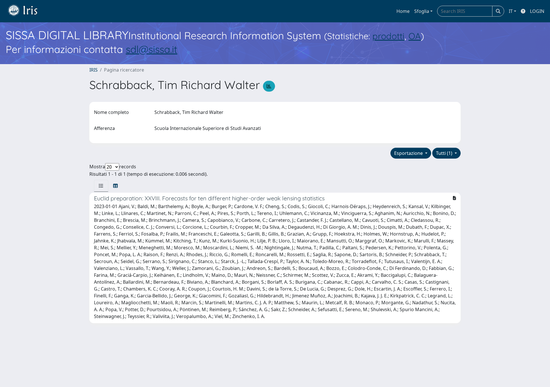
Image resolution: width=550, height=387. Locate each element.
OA (414, 36)
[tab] (101, 186)
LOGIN (537, 11)
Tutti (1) (444, 153)
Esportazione (409, 153)
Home (403, 11)
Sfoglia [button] (421, 11)
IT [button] (511, 11)
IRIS (93, 70)
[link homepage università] (26, 11)
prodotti (388, 36)
